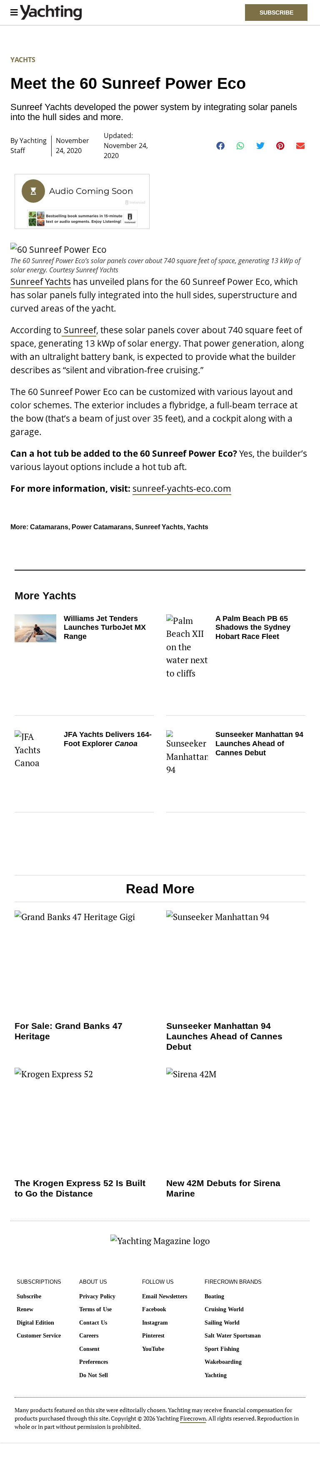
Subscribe (29, 1296)
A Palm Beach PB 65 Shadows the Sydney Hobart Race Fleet (252, 627)
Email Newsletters (164, 1296)
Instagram (155, 1323)
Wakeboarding (223, 1362)
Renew (25, 1309)
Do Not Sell (93, 1375)
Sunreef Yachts (40, 281)
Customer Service (39, 1336)
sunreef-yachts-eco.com (181, 488)
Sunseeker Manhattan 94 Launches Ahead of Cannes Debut (259, 743)
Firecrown (193, 1418)
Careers (88, 1336)
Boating (214, 1296)
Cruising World (224, 1309)
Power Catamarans (102, 527)
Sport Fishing (222, 1349)
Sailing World (222, 1323)
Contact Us (93, 1323)
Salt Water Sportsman (233, 1336)
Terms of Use (95, 1309)
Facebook (154, 1309)
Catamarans (49, 527)
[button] (221, 146)
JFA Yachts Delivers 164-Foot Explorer (108, 739)
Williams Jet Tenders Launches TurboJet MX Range (105, 627)
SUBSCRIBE (276, 12)
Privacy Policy (97, 1296)
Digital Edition (35, 1323)
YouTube (153, 1349)
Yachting (216, 1375)
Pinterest (153, 1336)
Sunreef (79, 330)
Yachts (22, 59)
